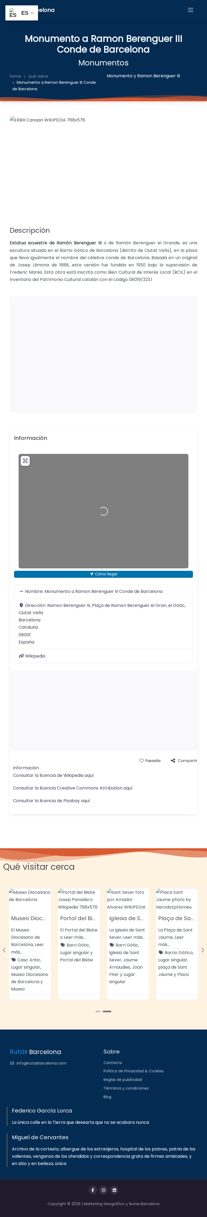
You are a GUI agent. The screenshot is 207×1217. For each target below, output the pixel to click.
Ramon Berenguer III (158, 76)
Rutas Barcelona (144, 1203)
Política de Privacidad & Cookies (134, 1071)
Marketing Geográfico (105, 1203)
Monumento (120, 76)
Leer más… (75, 937)
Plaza (183, 974)
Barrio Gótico (179, 953)
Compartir (187, 760)
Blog (107, 1097)
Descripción (30, 230)
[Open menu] (190, 10)
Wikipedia (35, 656)
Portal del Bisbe (81, 918)
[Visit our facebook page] (92, 1190)
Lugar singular (25, 967)
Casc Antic (29, 960)
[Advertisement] (103, 354)
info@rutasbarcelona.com (41, 1063)
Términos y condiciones (126, 1088)
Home (15, 76)
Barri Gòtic (78, 945)
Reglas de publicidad (123, 1079)
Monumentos (103, 62)
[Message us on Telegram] (114, 1190)
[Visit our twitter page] (103, 1190)
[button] (4, 950)
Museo (18, 989)
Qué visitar (38, 76)
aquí (89, 775)
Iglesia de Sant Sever (137, 918)
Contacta (113, 1062)
